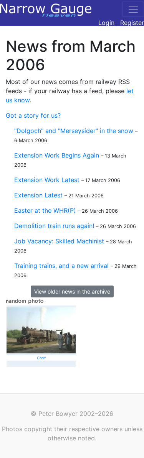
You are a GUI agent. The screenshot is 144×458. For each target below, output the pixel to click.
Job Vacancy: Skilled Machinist (59, 241)
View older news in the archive (72, 291)
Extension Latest (38, 195)
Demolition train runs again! (54, 226)
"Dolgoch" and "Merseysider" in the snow (73, 131)
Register (132, 22)
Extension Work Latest (46, 180)
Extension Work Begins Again (56, 155)
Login (106, 22)
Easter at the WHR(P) (45, 210)
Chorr (41, 358)
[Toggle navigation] (133, 9)
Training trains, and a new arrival (61, 265)
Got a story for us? (33, 115)
